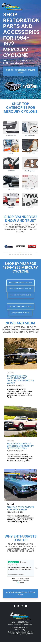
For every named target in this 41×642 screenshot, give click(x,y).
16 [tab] (16, 255)
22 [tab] (31, 255)
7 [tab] (21, 253)
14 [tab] (10, 255)
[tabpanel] (9, 246)
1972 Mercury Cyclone (20, 313)
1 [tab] (5, 253)
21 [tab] (29, 255)
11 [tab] (31, 253)
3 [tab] (10, 253)
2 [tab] (8, 253)
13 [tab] (37, 253)
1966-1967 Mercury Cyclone (20, 289)
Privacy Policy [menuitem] (20, 630)
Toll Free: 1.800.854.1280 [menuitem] (20, 622)
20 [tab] (26, 255)
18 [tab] (21, 255)
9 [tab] (26, 253)
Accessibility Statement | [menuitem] (20, 627)
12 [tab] (34, 253)
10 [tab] (29, 253)
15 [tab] (13, 255)
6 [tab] (18, 253)
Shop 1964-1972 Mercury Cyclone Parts (20, 71)
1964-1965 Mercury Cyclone (20, 283)
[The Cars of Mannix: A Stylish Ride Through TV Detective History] (20, 421)
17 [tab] (18, 255)
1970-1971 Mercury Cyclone (20, 307)
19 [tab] (23, 255)
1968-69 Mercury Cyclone (20, 295)
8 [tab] (23, 253)
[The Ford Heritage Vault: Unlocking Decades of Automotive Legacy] (20, 353)
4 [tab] (13, 253)
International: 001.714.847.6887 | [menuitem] (20, 625)
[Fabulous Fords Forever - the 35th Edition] (20, 485)
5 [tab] (16, 253)
